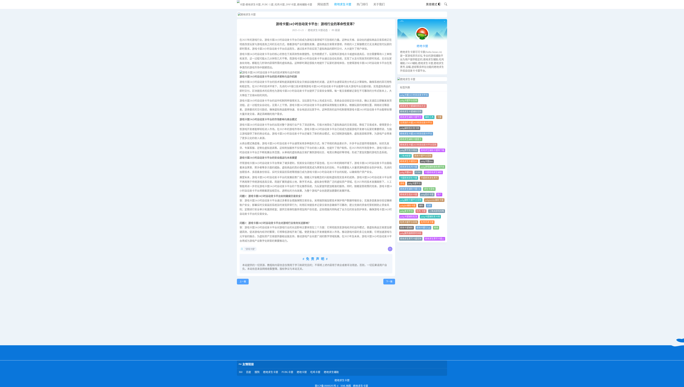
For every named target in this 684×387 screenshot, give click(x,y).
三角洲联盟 (405, 156)
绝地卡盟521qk (423, 227)
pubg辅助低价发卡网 (409, 128)
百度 (248, 372)
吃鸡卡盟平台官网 (408, 222)
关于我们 (379, 4)
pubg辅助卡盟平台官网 (410, 200)
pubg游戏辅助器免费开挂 (432, 167)
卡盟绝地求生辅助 (433, 172)
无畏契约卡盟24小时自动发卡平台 (416, 122)
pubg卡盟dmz (427, 161)
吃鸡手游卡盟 (427, 222)
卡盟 (439, 117)
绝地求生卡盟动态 (318, 30)
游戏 (402, 183)
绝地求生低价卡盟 (408, 194)
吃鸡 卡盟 (421, 211)
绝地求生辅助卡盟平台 (410, 117)
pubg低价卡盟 (427, 194)
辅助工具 (429, 117)
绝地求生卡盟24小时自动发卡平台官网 (418, 145)
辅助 (421, 205)
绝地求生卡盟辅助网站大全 (413, 106)
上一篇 (243, 281)
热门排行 (362, 4)
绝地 (436, 227)
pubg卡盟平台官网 (408, 100)
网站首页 (323, 4)
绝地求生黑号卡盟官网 (410, 239)
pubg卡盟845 (406, 172)
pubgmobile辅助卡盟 (434, 200)
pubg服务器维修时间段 (410, 233)
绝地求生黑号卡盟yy (434, 239)
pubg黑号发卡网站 (408, 150)
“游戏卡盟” (250, 249)
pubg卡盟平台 (414, 183)
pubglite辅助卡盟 (407, 205)
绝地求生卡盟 (342, 4)
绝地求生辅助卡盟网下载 (432, 150)
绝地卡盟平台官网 (422, 156)
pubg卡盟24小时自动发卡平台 (414, 95)
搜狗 (257, 372)
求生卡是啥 (429, 189)
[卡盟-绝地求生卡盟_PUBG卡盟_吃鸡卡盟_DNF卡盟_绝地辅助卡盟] (274, 4)
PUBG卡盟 (287, 372)
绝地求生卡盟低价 (408, 161)
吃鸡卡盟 (315, 372)
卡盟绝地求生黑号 (429, 178)
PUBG (418, 172)
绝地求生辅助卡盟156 (410, 189)
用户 (439, 194)
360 (240, 372)
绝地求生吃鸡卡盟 (408, 167)
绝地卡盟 (422, 46)
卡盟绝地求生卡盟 (408, 178)
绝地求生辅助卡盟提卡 (410, 139)
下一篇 (389, 281)
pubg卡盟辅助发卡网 (430, 216)
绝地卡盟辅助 (406, 227)
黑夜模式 (432, 4)
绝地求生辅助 (331, 372)
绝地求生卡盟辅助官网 (410, 111)
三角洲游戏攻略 (436, 211)
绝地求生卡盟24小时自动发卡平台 (416, 134)
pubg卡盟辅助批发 (408, 216)
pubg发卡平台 (406, 211)
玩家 (429, 205)
